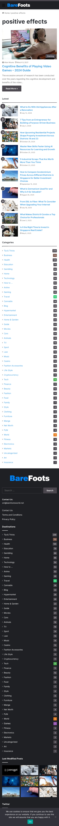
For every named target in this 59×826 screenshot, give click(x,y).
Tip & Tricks (9, 250)
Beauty (7, 389)
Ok (30, 822)
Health (7, 260)
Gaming (7, 292)
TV (5, 343)
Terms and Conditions (12, 515)
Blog (6, 306)
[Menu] (3, 6)
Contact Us (7, 510)
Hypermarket (10, 310)
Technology (9, 278)
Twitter (6, 804)
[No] (55, 817)
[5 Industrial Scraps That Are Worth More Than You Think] (10, 163)
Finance (7, 384)
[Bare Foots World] (18, 5)
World (6, 435)
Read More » (12, 88)
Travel (7, 297)
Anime (7, 287)
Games (7, 723)
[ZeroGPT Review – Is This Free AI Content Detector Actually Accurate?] (11, 770)
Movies (7, 329)
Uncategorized (10, 453)
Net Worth (8, 425)
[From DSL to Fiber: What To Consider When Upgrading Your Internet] (10, 205)
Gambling (8, 269)
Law (6, 352)
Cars (6, 333)
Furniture (8, 416)
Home (7, 13)
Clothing (7, 412)
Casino (7, 361)
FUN (6, 430)
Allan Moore (9, 62)
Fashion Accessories (13, 366)
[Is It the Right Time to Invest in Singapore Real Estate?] (10, 231)
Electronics (9, 444)
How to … (8, 283)
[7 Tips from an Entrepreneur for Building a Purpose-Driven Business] (10, 123)
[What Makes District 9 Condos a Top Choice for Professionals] (10, 218)
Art (5, 458)
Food (6, 398)
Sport (6, 347)
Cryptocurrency (11, 375)
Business (8, 255)
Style (6, 407)
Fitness (7, 439)
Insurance (8, 462)
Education (8, 264)
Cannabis (8, 301)
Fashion (7, 393)
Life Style (8, 370)
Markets (7, 448)
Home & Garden (11, 320)
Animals (7, 338)
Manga (7, 421)
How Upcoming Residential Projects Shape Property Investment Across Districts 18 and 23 (37, 135)
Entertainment (10, 315)
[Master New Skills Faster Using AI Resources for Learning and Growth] (10, 150)
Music (6, 356)
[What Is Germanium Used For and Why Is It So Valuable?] (10, 192)
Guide (6, 324)
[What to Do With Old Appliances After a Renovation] (10, 111)
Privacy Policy (8, 519)
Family (7, 402)
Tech (6, 379)
